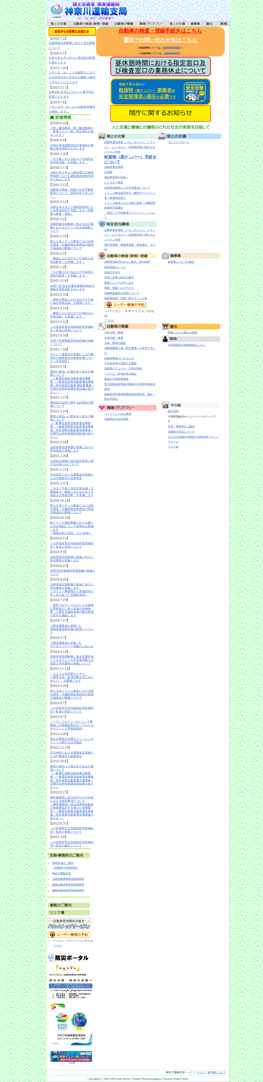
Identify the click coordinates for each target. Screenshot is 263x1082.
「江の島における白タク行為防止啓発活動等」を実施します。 (72, 273)
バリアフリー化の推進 (117, 414)
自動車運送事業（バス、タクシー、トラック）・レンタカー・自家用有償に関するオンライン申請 (129, 147)
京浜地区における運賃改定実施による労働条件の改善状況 (72, 476)
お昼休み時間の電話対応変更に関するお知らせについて (72, 462)
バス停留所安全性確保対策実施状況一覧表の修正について (72, 843)
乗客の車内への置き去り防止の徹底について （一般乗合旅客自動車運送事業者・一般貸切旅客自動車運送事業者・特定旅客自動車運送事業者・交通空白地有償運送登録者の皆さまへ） (72, 426)
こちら (57, 945)
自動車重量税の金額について (121, 293)
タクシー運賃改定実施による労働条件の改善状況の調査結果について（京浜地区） (72, 358)
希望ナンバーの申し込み (119, 282)
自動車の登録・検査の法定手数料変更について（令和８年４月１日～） (72, 193)
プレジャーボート (178, 142)
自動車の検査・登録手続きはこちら (160, 30)
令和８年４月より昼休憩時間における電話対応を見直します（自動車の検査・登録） (72, 210)
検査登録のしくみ (115, 267)
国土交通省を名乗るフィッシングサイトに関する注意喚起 (72, 740)
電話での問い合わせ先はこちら (160, 40)
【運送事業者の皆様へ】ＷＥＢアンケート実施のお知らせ (72, 644)
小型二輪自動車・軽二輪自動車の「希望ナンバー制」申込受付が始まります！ (72, 131)
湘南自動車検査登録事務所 (68, 890)
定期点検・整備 (113, 338)
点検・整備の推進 (115, 343)
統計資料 (173, 411)
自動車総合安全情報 (116, 419)
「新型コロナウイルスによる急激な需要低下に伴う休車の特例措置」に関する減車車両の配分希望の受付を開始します (72, 610)
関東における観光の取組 (182, 332)
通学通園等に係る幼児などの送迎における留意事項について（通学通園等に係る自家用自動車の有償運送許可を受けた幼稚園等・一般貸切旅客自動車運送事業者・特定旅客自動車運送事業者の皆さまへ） (72, 808)
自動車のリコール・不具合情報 (123, 368)
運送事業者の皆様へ (116, 177)
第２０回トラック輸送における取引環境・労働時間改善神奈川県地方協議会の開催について (72, 509)
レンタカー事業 (113, 182)
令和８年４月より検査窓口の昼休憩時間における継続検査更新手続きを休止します (72, 176)
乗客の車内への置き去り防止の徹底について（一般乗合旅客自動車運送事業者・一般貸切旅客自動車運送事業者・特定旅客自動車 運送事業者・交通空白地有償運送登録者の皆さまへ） (72, 382)
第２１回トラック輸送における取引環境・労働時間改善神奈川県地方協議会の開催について (72, 245)
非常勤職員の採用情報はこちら (186, 345)
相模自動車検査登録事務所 (68, 884)
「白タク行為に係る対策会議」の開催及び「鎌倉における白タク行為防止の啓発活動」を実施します (72, 492)
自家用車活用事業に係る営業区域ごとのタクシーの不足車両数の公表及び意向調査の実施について (72, 660)
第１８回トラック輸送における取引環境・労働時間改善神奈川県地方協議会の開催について (72, 694)
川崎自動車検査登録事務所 (68, 879)
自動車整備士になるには (119, 358)
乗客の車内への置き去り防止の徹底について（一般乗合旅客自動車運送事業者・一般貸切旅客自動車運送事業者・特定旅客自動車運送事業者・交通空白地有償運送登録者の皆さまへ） (72, 777)
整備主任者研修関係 (116, 379)
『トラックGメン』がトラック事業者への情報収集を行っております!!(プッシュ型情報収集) (72, 725)
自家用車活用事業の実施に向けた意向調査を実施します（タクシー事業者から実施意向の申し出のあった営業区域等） (72, 590)
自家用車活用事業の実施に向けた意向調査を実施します (72, 449)
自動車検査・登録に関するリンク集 (125, 298)
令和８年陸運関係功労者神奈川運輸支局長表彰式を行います (72, 146)
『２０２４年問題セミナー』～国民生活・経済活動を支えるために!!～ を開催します (72, 677)
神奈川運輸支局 (61, 873)
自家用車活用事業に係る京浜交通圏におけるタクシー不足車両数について (72, 227)
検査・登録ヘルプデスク (119, 288)
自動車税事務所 (171, 53)
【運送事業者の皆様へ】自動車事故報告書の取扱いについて (72, 629)
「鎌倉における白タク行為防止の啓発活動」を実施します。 (72, 314)
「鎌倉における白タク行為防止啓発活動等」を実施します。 (72, 260)
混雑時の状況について (181, 431)
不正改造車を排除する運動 (120, 363)
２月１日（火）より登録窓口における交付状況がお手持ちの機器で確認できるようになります (72, 77)
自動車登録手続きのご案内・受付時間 (127, 261)
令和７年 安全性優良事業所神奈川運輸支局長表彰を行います (72, 287)
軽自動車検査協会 (171, 48)
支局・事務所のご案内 (181, 426)
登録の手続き (112, 272)
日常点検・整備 (113, 332)
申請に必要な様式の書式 (119, 277)
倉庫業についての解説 (181, 261)
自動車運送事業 (113, 167)
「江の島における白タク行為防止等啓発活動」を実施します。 (72, 160)
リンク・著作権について (211, 1072)
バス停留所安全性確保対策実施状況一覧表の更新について (72, 328)
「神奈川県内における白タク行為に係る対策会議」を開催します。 (72, 301)
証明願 (108, 172)
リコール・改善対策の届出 (120, 373)
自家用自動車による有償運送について (127, 187)
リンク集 (173, 446)
